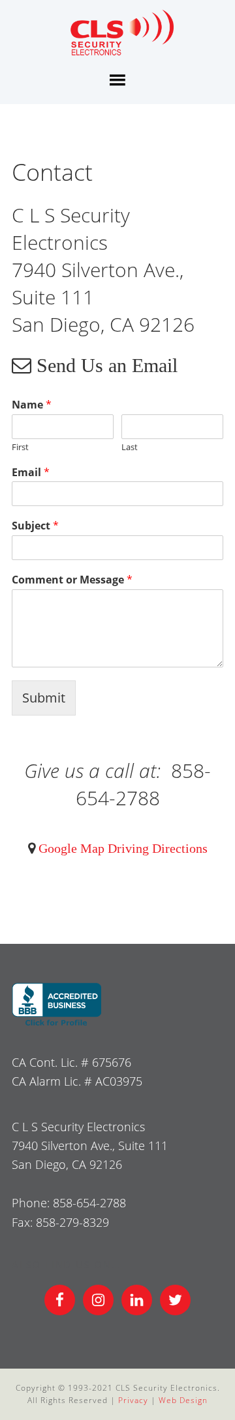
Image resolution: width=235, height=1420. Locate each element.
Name (32, 405)
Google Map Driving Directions (121, 848)
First (20, 447)
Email (31, 472)
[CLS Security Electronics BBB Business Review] (56, 1024)
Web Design (183, 1400)
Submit (43, 697)
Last (129, 447)
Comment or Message (72, 580)
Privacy (133, 1400)
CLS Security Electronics (117, 34)
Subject (35, 526)
